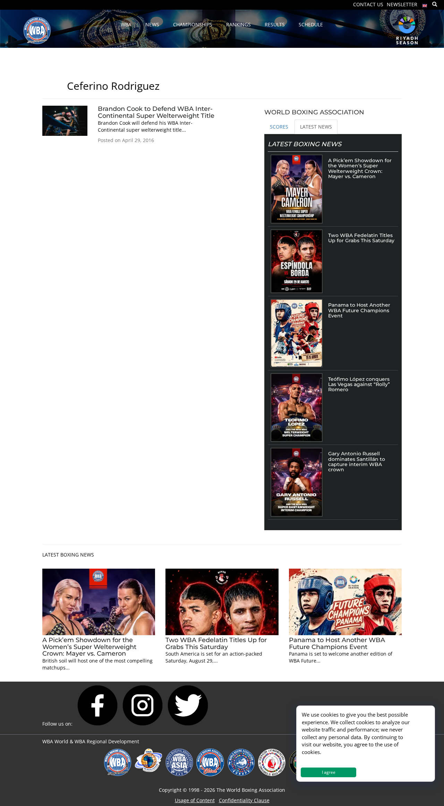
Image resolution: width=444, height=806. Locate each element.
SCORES (279, 126)
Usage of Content (195, 800)
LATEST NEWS (316, 126)
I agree (328, 772)
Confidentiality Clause (244, 800)
